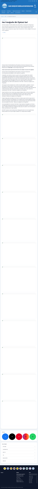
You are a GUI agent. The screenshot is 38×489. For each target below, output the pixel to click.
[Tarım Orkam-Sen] (27, 468)
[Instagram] (34, 1)
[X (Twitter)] (30, 1)
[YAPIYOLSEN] (33, 468)
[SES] (24, 468)
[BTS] (8, 468)
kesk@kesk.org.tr (21, 481)
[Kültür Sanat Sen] (20, 468)
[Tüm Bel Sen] (30, 468)
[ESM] (14, 468)
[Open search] (36, 12)
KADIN (5, 16)
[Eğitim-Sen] (11, 468)
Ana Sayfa (2, 16)
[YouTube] (32, 1)
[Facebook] (29, 1)
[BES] (5, 468)
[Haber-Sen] (17, 468)
